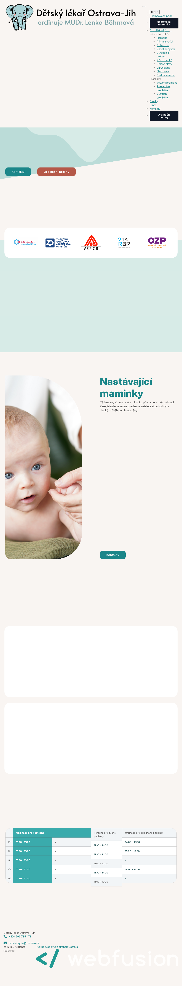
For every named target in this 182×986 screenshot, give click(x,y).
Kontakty (155, 108)
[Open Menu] (144, 6)
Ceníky (154, 101)
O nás (153, 105)
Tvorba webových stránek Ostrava (57, 946)
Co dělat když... (159, 30)
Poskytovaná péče (161, 16)
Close (154, 12)
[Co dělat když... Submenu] (170, 31)
